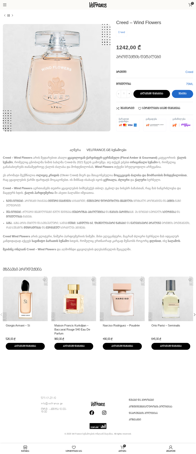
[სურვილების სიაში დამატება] (44, 280)
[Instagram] (104, 412)
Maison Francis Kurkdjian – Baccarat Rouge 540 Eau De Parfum (72, 329)
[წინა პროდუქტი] (5, 16)
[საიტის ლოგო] (98, 4)
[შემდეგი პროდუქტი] (12, 16)
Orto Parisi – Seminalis (165, 325)
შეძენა (182, 93)
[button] (25, 346)
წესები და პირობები (141, 400)
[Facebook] (91, 412)
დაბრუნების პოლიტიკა (143, 413)
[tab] (75, 150)
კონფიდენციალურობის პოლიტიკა (150, 407)
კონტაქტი (135, 419)
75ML (189, 84)
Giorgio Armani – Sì (18, 325)
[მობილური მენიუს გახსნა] (5, 5)
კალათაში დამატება (151, 93)
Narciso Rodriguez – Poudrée (121, 325)
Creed (121, 32)
